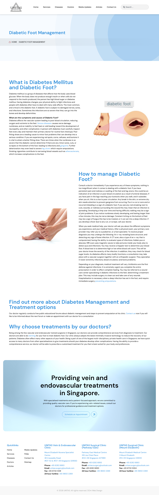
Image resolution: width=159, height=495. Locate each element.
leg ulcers (46, 148)
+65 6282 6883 (57, 465)
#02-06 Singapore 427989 (93, 458)
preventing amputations (105, 281)
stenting (32, 335)
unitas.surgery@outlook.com (62, 468)
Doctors (70, 7)
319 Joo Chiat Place (90, 455)
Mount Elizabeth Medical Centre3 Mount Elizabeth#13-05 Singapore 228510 (132, 455)
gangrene (64, 145)
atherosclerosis (72, 151)
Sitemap (27, 462)
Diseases (59, 7)
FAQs (26, 454)
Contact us (130, 313)
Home (35, 7)
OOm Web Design (94, 490)
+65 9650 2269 (66, 474)
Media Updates (85, 7)
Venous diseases (44, 123)
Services (46, 7)
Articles (99, 7)
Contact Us (111, 7)
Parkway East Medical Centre (94, 452)
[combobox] (135, 7)
